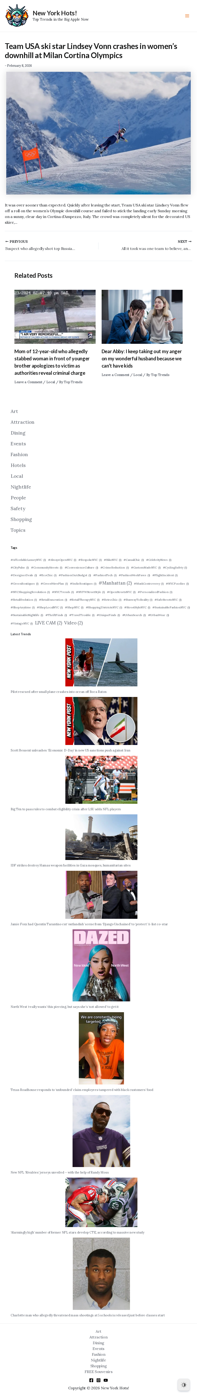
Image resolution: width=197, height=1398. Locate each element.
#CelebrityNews (159, 560)
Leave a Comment (28, 382)
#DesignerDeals (24, 575)
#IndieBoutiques (83, 583)
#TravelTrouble (82, 615)
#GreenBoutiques (25, 583)
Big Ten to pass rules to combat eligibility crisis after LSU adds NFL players (66, 809)
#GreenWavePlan (54, 583)
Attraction (22, 422)
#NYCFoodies (177, 583)
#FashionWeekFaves (134, 575)
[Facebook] (91, 1380)
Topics (18, 530)
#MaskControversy (149, 583)
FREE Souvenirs (99, 1371)
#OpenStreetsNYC (121, 592)
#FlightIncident (165, 575)
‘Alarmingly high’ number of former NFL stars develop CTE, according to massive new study (77, 1232)
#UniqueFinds (108, 615)
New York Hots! (55, 13)
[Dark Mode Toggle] (184, 1385)
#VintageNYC (22, 623)
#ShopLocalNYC (50, 607)
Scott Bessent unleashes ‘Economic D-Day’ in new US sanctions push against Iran (70, 750)
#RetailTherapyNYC (84, 599)
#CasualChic (133, 560)
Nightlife (21, 487)
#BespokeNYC (90, 560)
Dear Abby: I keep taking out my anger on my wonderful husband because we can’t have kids (142, 358)
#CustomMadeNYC (146, 567)
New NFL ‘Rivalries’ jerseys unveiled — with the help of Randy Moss (60, 1172)
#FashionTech (105, 575)
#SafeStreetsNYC (168, 599)
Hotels (18, 465)
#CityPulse (20, 567)
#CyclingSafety (175, 567)
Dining (18, 433)
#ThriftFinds (56, 615)
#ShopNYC (74, 607)
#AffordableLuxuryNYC (28, 560)
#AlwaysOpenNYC (62, 560)
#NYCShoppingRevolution (30, 592)
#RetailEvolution (24, 599)
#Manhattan (115, 583)
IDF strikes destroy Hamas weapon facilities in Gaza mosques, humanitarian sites (70, 865)
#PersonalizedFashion (155, 592)
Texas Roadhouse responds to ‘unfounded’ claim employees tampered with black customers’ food (82, 1090)
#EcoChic (48, 575)
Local (50, 382)
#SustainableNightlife (27, 615)
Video (73, 623)
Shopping (21, 519)
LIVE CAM (48, 623)
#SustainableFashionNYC (171, 607)
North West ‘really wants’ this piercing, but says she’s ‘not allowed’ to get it (64, 1007)
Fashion (19, 454)
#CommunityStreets (46, 567)
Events (18, 444)
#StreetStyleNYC (137, 607)
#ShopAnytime (23, 607)
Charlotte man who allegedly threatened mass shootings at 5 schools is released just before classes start (88, 1315)
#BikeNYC (113, 560)
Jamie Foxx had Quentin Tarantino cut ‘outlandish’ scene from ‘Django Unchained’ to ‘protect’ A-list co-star (89, 924)
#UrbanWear (158, 615)
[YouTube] (106, 1380)
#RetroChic (111, 599)
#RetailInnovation (53, 599)
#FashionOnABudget (75, 575)
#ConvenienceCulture (81, 567)
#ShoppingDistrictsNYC (104, 607)
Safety (18, 508)
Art (14, 411)
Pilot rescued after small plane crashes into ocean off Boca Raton (59, 692)
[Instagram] (98, 1380)
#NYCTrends (63, 592)
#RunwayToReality (137, 599)
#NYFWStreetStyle (90, 592)
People (18, 498)
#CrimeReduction (114, 567)
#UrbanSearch (134, 615)
